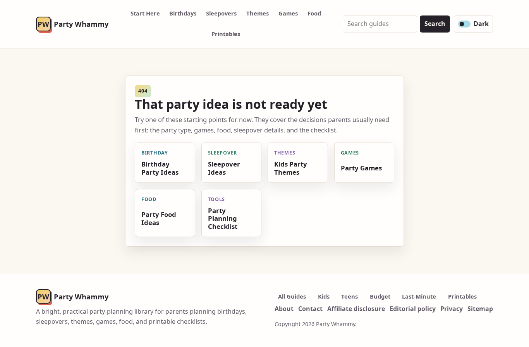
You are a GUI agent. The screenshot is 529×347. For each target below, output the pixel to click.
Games (288, 13)
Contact (310, 308)
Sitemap (480, 308)
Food (314, 13)
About (284, 308)
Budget (380, 296)
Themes (257, 13)
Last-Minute (419, 296)
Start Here (145, 13)
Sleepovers (221, 13)
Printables (225, 34)
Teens (349, 296)
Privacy (451, 308)
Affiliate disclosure (356, 308)
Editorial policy (413, 308)
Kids (324, 296)
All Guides (292, 296)
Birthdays (182, 13)
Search (434, 23)
